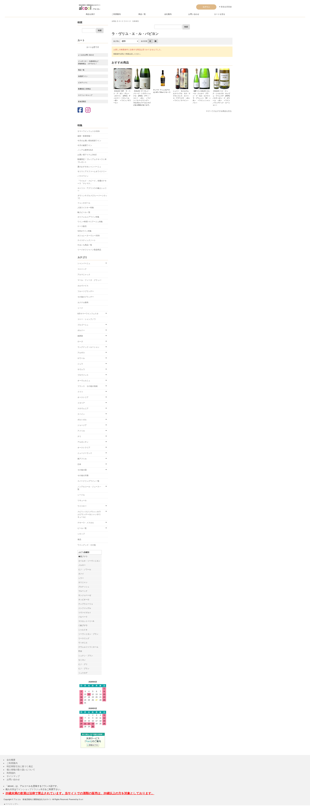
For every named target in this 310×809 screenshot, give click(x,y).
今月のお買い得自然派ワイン (89, 141)
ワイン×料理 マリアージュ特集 (90, 222)
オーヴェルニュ (84, 381)
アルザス (81, 353)
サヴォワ (81, 369)
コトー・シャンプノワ (87, 319)
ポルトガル (82, 420)
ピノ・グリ (82, 664)
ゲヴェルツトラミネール (88, 647)
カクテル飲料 (83, 302)
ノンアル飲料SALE (85, 150)
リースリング (83, 638)
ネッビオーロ (83, 599)
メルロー (82, 565)
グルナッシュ (83, 587)
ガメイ (81, 574)
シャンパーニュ (84, 263)
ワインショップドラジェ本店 (30, 789)
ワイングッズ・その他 (87, 545)
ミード (80, 308)
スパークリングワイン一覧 (88, 481)
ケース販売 (82, 226)
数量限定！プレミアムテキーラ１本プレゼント (92, 160)
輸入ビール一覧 (84, 212)
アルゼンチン (83, 442)
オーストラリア (84, 447)
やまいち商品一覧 (85, 245)
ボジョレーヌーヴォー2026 (89, 236)
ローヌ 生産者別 (132, 21)
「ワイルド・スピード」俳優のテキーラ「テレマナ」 (92, 182)
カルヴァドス (83, 286)
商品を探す (90, 14)
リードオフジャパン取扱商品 (89, 250)
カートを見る (219, 14)
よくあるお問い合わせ (86, 55)
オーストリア (83, 397)
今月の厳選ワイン (85, 145)
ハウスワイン (83, 176)
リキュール (82, 500)
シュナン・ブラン (85, 656)
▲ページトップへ (11, 804)
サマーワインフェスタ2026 (89, 131)
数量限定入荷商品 (84, 89)
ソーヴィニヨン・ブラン (88, 634)
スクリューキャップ (85, 95)
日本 (79, 464)
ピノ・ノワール (84, 569)
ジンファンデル (84, 608)
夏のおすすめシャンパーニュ (89, 167)
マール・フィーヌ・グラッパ (89, 280)
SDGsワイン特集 (85, 231)
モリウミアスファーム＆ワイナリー (92, 171)
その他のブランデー (86, 297)
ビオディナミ (83, 82)
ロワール (81, 358)
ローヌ (121, 21)
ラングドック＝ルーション (88, 347)
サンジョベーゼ (84, 595)
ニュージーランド (85, 453)
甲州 (80, 651)
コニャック (82, 269)
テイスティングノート (87, 240)
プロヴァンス (83, 375)
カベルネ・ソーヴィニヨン (89, 561)
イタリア (81, 403)
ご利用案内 (116, 14)
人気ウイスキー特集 (86, 207)
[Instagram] (88, 110)
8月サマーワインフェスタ (88, 314)
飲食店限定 (82, 101)
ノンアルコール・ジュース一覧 (89, 488)
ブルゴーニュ (83, 325)
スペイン (81, 414)
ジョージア (82, 425)
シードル (81, 495)
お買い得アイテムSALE (87, 155)
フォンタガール (84, 203)
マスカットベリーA (86, 621)
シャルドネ (82, 630)
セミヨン (82, 660)
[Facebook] (80, 110)
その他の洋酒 (83, 475)
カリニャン (82, 582)
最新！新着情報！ (85, 136)
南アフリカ (82, 459)
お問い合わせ (193, 14)
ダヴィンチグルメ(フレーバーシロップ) (92, 196)
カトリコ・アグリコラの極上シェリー (92, 189)
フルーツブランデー (86, 291)
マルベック (82, 591)
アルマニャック (84, 274)
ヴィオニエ (82, 643)
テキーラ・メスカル (86, 523)
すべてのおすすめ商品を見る (220, 111)
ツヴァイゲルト (84, 612)
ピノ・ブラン (83, 668)
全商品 (114, 21)
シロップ (81, 534)
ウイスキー (82, 506)
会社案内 (168, 14)
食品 (79, 539)
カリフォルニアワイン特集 (88, 217)
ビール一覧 (82, 528)
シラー (81, 578)
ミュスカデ (82, 673)
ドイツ (80, 392)
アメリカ (81, 431)
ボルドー (81, 330)
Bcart (81, 799)
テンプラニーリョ (85, 604)
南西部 (80, 336)
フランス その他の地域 (87, 386)
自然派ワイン (83, 76)
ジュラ (80, 364)
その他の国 (82, 470)
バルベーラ (82, 617)
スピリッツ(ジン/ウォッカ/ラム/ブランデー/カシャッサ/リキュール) (89, 514)
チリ (79, 436)
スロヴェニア (83, 408)
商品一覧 (142, 14)
